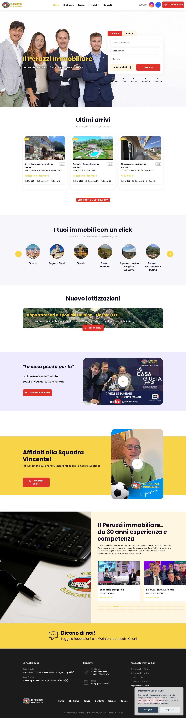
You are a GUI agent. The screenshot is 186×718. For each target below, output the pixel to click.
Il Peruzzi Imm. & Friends (114, 589)
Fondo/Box (146, 81)
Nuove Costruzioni (141, 681)
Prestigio (158, 81)
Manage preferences (159, 703)
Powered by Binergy (114, 713)
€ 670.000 (79, 175)
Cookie (124, 701)
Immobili (92, 5)
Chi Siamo (74, 701)
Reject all (169, 710)
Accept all (148, 710)
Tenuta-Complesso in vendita (38, 165)
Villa (124, 81)
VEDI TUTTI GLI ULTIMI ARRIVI (93, 200)
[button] (101, 606)
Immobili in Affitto (141, 673)
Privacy (112, 701)
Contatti (108, 5)
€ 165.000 (126, 175)
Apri (62, 164)
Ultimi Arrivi (138, 677)
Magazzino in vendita (133, 164)
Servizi (81, 5)
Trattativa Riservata (37, 175)
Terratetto (114, 81)
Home (56, 5)
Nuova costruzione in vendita (85, 165)
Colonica (134, 81)
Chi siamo (68, 5)
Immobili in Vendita (141, 669)
